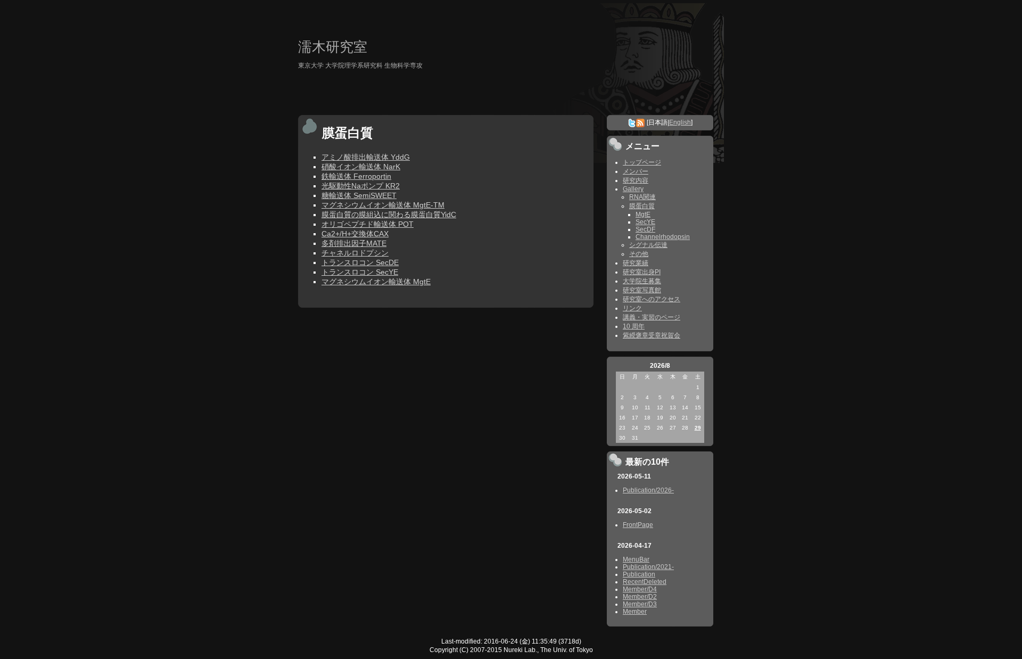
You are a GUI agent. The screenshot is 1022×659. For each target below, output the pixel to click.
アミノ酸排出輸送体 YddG (366, 157)
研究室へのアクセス (651, 299)
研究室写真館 (642, 290)
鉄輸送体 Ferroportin (356, 176)
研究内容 (635, 180)
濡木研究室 (332, 47)
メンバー (635, 171)
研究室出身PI (642, 272)
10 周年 (634, 326)
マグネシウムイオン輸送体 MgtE (376, 281)
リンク (632, 308)
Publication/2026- (648, 490)
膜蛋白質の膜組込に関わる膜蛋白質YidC (389, 214)
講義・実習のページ (651, 317)
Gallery (633, 189)
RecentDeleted (644, 582)
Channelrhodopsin (663, 237)
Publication (639, 574)
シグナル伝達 (648, 245)
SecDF (645, 229)
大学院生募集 (642, 281)
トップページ (642, 162)
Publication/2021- (648, 567)
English (680, 122)
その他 (638, 254)
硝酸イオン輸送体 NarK (361, 166)
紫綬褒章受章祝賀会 (651, 335)
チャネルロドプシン (355, 253)
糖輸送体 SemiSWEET (359, 195)
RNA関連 (642, 197)
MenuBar (636, 559)
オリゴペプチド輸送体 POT (368, 224)
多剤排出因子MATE (354, 243)
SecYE (645, 222)
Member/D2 (640, 596)
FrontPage (638, 525)
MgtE (643, 214)
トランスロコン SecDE (360, 262)
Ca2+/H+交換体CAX (355, 233)
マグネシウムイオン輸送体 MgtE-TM (383, 205)
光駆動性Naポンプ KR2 (361, 186)
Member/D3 (640, 604)
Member (635, 611)
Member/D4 (640, 589)
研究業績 (635, 263)
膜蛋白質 (642, 206)
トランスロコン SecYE (360, 272)
